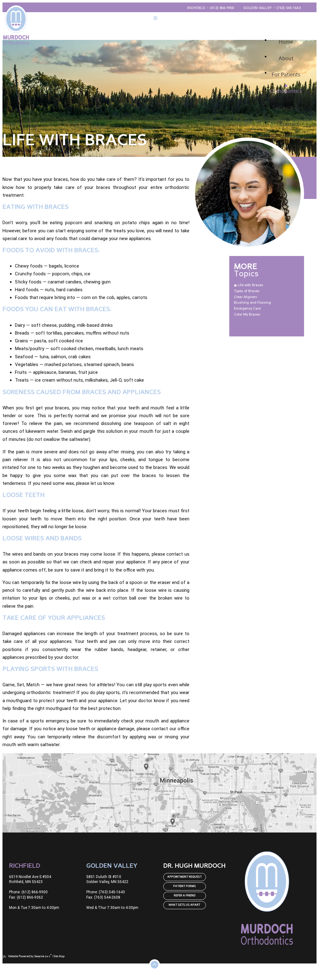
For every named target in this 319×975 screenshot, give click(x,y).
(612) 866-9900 (222, 8)
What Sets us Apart (184, 905)
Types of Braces (246, 291)
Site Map (59, 956)
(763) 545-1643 (288, 8)
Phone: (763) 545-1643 (105, 892)
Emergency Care (247, 308)
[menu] (155, 19)
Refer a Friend (184, 895)
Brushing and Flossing (252, 303)
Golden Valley (257, 8)
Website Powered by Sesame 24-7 (30, 956)
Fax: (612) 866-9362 (26, 897)
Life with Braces (250, 285)
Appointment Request (184, 877)
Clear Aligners (245, 297)
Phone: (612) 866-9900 (28, 892)
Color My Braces (247, 314)
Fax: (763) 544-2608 (103, 897)
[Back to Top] (153, 963)
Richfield (196, 8)
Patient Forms (184, 886)
